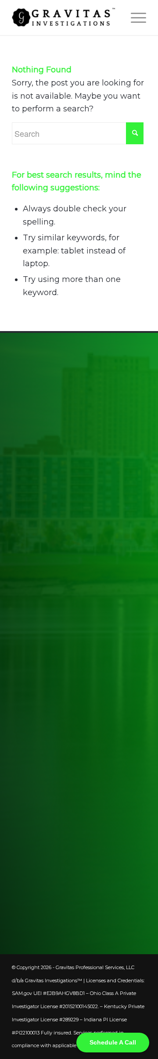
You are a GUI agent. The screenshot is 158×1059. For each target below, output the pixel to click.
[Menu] (134, 17)
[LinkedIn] (21, 880)
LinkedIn (55, 880)
